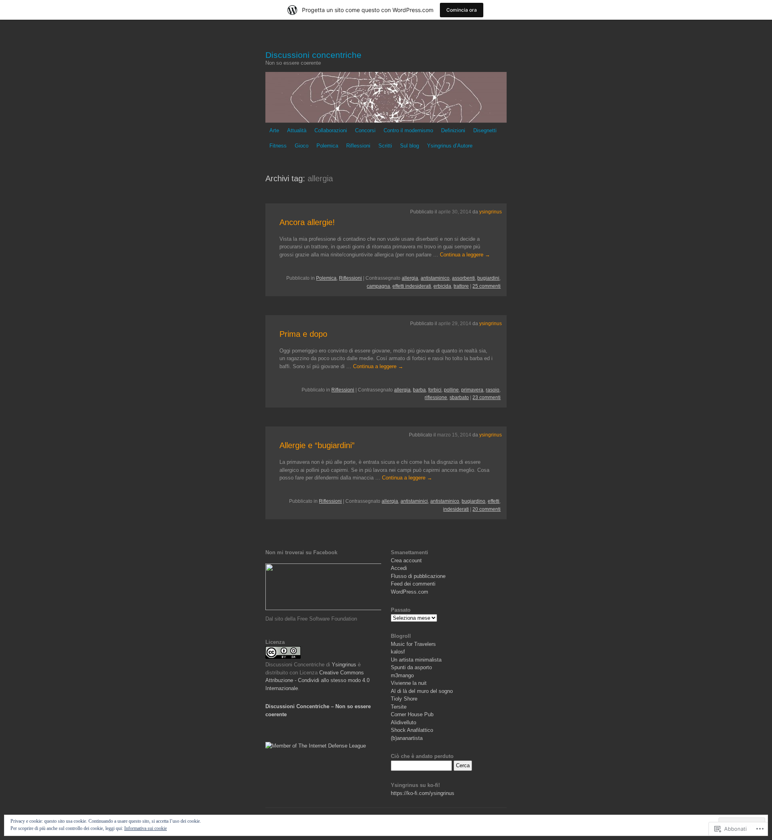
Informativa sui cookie (145, 828)
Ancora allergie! (307, 222)
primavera (472, 390)
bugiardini (488, 278)
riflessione (436, 397)
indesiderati (456, 509)
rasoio (492, 390)
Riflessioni (358, 146)
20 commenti (486, 509)
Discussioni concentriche (313, 54)
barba (419, 390)
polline (451, 390)
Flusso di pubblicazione (418, 576)
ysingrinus (490, 212)
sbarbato (459, 397)
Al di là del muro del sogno (422, 691)
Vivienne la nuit (409, 683)
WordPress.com (409, 592)
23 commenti (486, 397)
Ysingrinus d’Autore (449, 146)
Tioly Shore (404, 699)
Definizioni (453, 130)
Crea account (406, 560)
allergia (410, 278)
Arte (274, 130)
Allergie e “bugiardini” (317, 445)
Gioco (301, 146)
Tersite (399, 707)
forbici (434, 390)
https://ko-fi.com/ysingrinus (422, 793)
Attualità (296, 130)
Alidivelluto (403, 722)
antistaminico (435, 278)
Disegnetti (485, 130)
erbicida (442, 286)
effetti (493, 501)
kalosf (398, 652)
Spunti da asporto (411, 667)
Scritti (385, 146)
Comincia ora (461, 10)
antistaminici (414, 501)
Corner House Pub (412, 714)
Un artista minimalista (416, 660)
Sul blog (409, 146)
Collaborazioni (330, 130)
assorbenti (463, 278)
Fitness (278, 146)
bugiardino (473, 501)
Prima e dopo (303, 334)
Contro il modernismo (408, 130)
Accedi (399, 568)
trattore (461, 286)
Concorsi (365, 130)
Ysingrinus (343, 665)
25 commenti (486, 286)
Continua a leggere (465, 255)
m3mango (402, 675)
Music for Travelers (413, 644)
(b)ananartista (407, 738)
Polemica (327, 146)
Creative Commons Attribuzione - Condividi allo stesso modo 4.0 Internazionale (317, 680)
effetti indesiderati (411, 286)
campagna (378, 286)
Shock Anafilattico (412, 730)
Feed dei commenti (413, 584)
